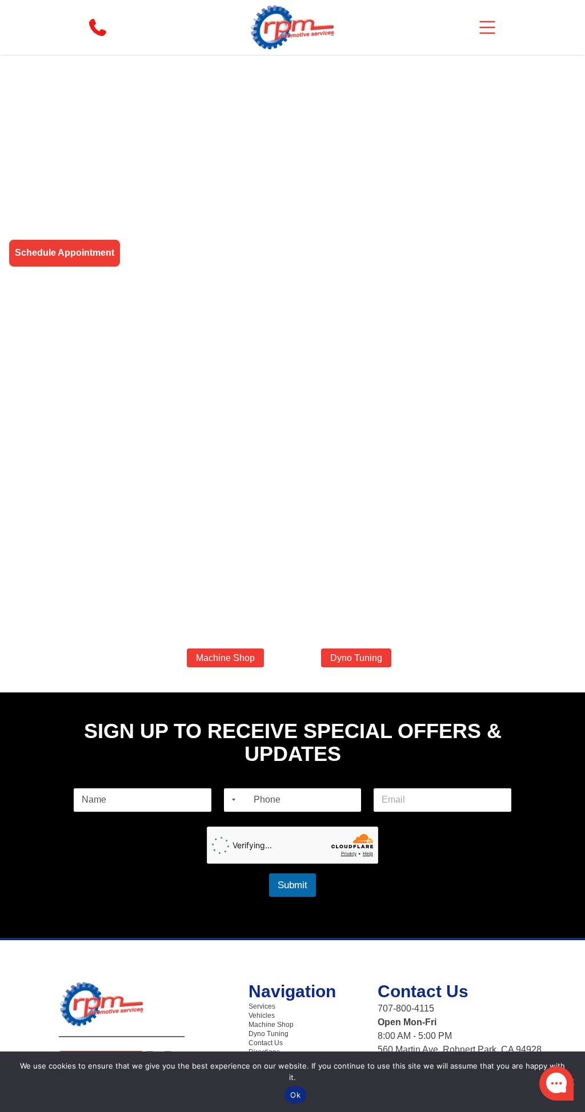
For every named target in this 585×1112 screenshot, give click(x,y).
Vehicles (262, 1016)
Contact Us (266, 1043)
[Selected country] (231, 800)
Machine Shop (225, 658)
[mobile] (487, 27)
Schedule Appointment (64, 252)
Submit (292, 885)
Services (262, 1006)
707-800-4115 (406, 1008)
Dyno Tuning (356, 658)
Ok (295, 1094)
